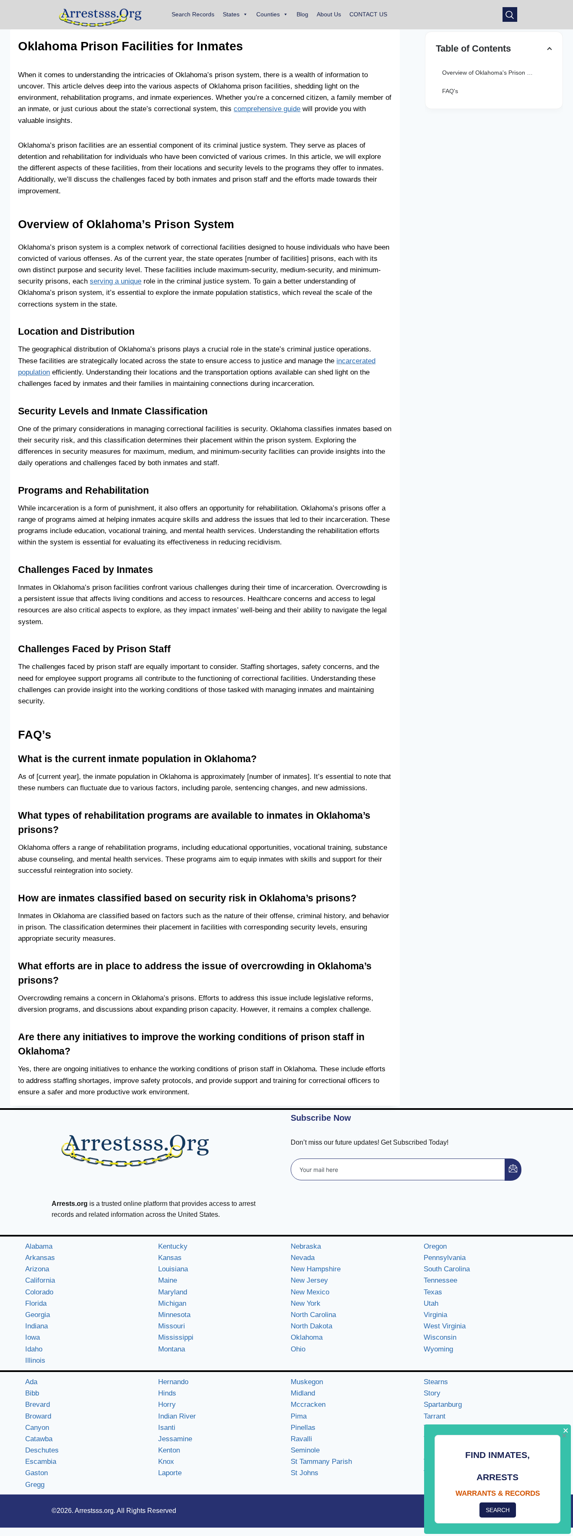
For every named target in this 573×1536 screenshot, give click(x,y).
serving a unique (115, 281)
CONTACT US (368, 14)
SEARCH (498, 1510)
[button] (510, 14)
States (231, 14)
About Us (329, 14)
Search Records (193, 14)
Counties (268, 14)
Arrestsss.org (94, 1510)
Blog (302, 14)
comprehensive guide (267, 109)
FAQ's (450, 91)
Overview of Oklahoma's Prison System (494, 72)
